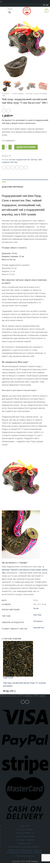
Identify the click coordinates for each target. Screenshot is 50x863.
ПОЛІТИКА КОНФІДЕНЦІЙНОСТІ (25, 847)
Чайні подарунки (25, 836)
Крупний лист (39, 628)
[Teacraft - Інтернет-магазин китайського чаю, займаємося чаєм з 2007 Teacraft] (27, 11)
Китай (35, 608)
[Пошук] (9, 13)
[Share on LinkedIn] (26, 168)
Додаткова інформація (12, 187)
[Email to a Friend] (17, 168)
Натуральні (38, 621)
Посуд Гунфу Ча (25, 833)
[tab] (25, 182)
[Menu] (3, 11)
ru (44, 5)
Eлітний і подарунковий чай (19, 160)
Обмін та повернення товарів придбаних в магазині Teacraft (24, 851)
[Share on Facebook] (8, 168)
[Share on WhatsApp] (4, 168)
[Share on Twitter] (13, 168)
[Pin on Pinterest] (22, 168)
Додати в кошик (26, 147)
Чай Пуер (33, 160)
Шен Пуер (13, 162)
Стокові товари (25, 840)
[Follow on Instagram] (23, 702)
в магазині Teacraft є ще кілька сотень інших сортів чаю (24, 569)
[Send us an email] (27, 702)
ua (47, 5)
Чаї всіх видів (17, 94)
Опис (4, 182)
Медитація (25, 843)
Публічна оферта (25, 856)
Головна (5, 94)
